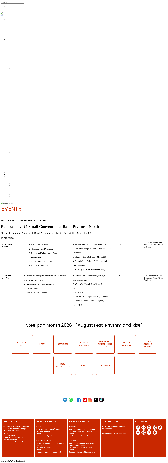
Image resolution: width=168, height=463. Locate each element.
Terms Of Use (47, 461)
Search (27, 2)
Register (9, 7)
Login (8, 9)
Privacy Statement (34, 461)
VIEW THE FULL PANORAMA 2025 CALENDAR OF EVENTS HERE (39, 315)
